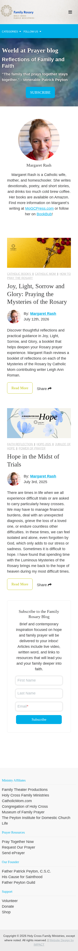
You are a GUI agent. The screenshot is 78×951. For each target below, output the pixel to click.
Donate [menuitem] (8, 906)
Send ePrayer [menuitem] (13, 853)
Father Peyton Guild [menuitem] (18, 882)
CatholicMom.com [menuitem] (17, 801)
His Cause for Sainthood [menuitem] (22, 877)
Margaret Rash (43, 314)
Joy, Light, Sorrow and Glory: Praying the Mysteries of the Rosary (37, 294)
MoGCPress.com (39, 208)
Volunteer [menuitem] (10, 901)
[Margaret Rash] (14, 316)
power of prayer (32, 448)
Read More (19, 388)
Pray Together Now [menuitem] (18, 842)
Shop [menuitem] (6, 912)
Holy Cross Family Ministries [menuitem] (25, 795)
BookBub (44, 214)
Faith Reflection (20, 444)
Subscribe (40, 92)
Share (42, 389)
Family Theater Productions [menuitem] (25, 790)
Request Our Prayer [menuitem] (18, 847)
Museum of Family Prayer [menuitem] (23, 812)
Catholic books (19, 273)
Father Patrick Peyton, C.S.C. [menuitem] (26, 871)
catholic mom (46, 273)
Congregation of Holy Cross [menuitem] (25, 806)
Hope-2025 (44, 444)
